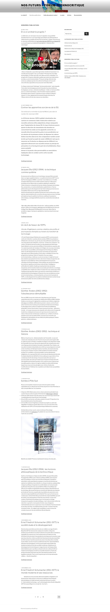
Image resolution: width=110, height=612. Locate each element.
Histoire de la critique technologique (73, 48)
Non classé (67, 54)
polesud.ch (35, 412)
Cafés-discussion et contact (50, 15)
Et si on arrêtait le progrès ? (33, 32)
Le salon (62, 15)
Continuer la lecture (26, 161)
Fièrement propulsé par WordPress (29, 608)
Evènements (68, 45)
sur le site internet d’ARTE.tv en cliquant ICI (48, 41)
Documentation (78, 15)
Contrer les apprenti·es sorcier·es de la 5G (40, 107)
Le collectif (24, 15)
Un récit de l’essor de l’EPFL (33, 225)
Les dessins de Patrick (70, 51)
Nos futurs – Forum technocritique (52, 5)
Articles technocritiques (70, 43)
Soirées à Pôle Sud (29, 381)
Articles (69, 15)
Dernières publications (35, 15)
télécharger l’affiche (52, 393)
